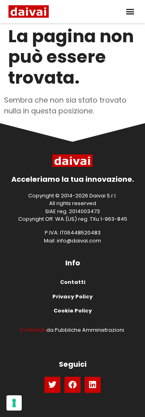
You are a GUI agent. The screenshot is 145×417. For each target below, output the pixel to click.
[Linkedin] (93, 385)
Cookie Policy (73, 310)
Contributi (32, 330)
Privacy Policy (72, 296)
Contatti (72, 282)
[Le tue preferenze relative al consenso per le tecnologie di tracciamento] (14, 403)
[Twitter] (52, 385)
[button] (130, 11)
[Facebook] (72, 385)
